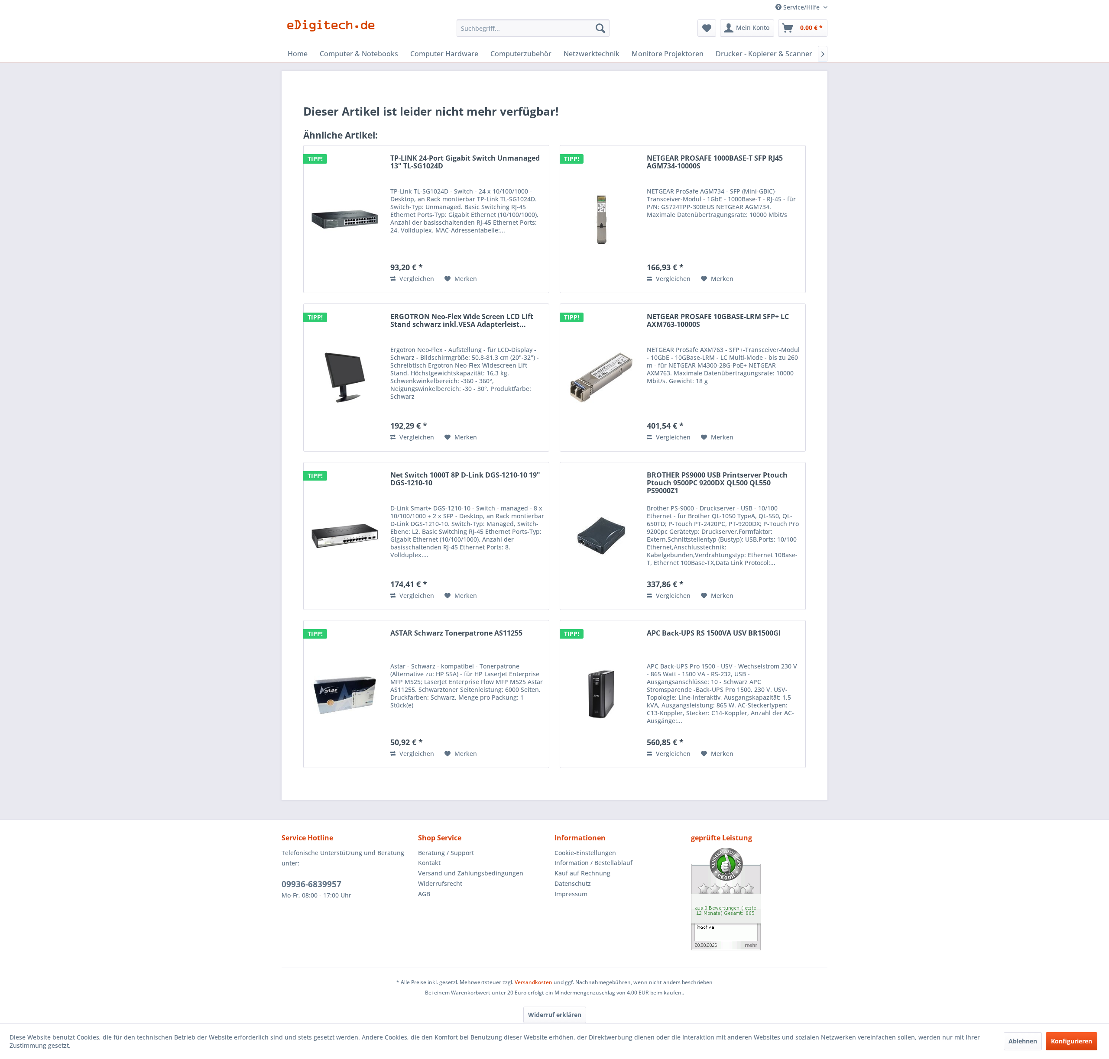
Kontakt (429, 863)
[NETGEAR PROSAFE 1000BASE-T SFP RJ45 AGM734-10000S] (601, 219)
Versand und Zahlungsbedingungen (470, 873)
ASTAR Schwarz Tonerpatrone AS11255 (456, 633)
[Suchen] (600, 28)
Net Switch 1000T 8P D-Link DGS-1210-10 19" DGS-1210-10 (465, 479)
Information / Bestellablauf (593, 863)
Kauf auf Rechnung (582, 873)
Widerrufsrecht (440, 883)
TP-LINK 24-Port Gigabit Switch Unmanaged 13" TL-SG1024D (465, 162)
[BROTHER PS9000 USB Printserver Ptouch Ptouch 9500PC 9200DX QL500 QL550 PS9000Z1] (601, 536)
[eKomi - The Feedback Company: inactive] (759, 899)
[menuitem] (533, 28)
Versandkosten (533, 982)
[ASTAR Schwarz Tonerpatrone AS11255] (345, 694)
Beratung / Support (446, 853)
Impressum (570, 894)
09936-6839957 (311, 884)
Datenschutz (572, 883)
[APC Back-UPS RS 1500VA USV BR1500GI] (601, 694)
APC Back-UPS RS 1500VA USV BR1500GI (714, 633)
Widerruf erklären (554, 1015)
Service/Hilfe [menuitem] (801, 7)
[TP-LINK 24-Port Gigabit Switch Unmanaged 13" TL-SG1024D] (345, 219)
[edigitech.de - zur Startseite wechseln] (334, 30)
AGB (424, 894)
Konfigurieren (1071, 1041)
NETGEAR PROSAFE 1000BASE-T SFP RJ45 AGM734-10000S (715, 162)
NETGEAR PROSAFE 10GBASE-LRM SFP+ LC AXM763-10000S (718, 321)
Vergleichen (416, 278)
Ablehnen (1022, 1041)
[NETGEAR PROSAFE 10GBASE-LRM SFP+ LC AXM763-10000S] (601, 377)
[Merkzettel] (706, 28)
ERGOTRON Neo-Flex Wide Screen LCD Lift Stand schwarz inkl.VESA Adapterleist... (461, 321)
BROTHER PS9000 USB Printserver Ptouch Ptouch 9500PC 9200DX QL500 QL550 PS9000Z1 (717, 483)
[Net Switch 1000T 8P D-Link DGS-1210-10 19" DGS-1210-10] (345, 536)
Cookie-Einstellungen (585, 853)
